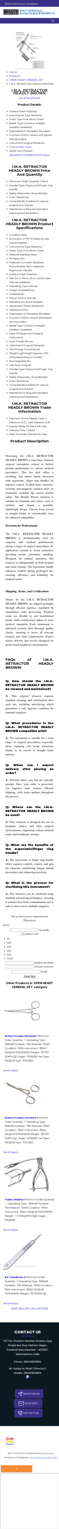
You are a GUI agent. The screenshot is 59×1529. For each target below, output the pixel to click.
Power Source (17, 297)
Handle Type (17, 185)
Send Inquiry (42, 154)
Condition (15, 234)
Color (12, 197)
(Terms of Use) (48, 1453)
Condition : (14, 1048)
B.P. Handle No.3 (15, 1277)
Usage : (27, 1056)
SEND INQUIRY (20, 1308)
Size (11, 278)
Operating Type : (22, 1203)
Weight (13, 353)
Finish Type (16, 250)
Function (14, 317)
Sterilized (14, 301)
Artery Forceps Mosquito (21, 1035)
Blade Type (16, 325)
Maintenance (17, 209)
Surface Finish (17, 274)
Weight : (21, 1215)
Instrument (16, 345)
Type (12, 341)
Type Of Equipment (21, 333)
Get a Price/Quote (29, 97)
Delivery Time (17, 430)
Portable (14, 258)
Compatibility (17, 201)
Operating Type (18, 286)
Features (14, 262)
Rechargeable (17, 361)
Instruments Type (20, 246)
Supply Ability (17, 426)
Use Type (15, 365)
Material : (41, 1044)
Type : (24, 1060)
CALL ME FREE (39, 1308)
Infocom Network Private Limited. (43, 1457)
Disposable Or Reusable (23, 313)
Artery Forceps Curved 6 (20, 1117)
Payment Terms (18, 418)
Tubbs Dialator (14, 1199)
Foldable (14, 294)
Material (14, 254)
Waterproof (16, 309)
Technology (16, 349)
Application (16, 305)
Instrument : (29, 1211)
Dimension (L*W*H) (21, 238)
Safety (13, 193)
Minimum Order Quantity (24, 181)
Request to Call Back (21, 154)
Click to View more (20, 146)
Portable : (22, 1044)
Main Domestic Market (23, 434)
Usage (13, 290)
